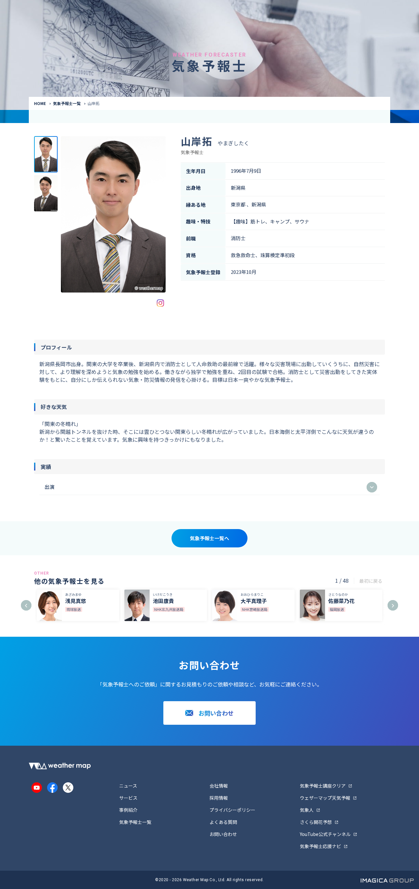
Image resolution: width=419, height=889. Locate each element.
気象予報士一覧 (67, 103)
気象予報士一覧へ (209, 538)
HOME (40, 103)
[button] (26, 605)
